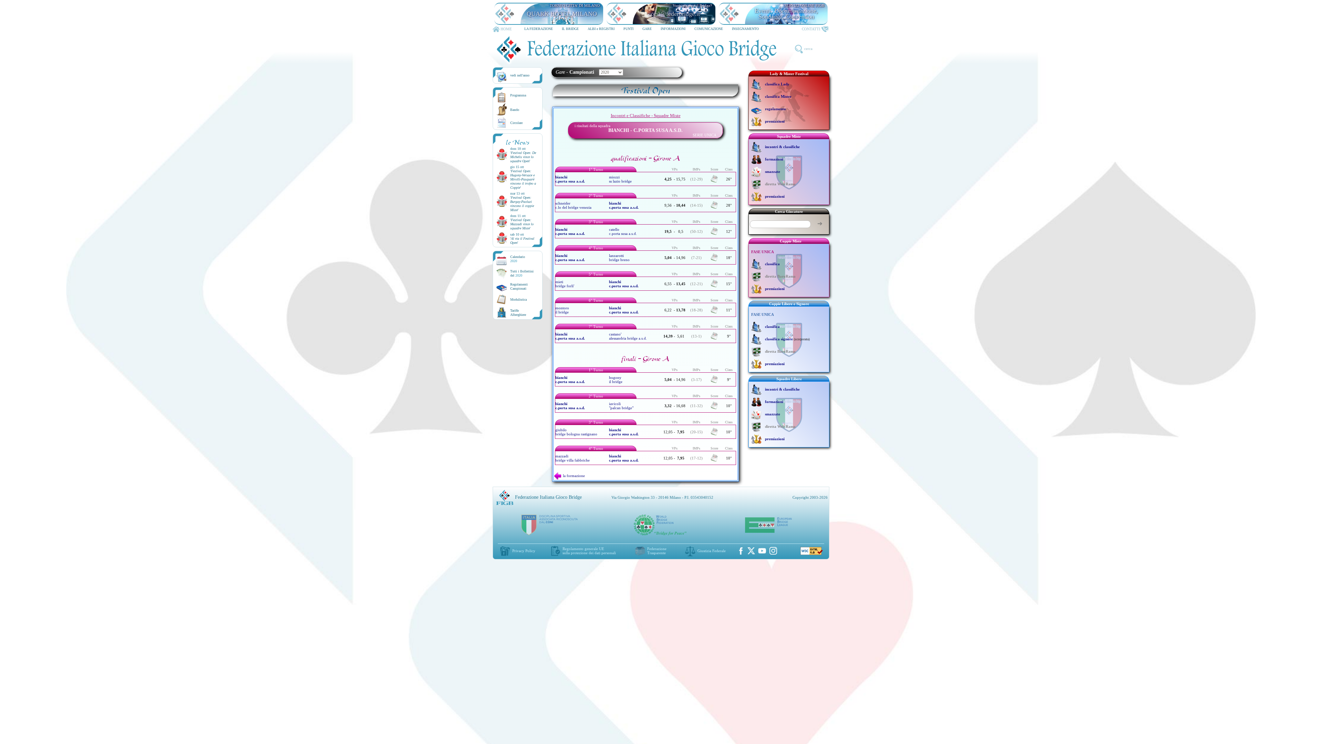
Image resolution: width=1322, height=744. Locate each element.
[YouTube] (762, 551)
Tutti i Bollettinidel (522, 273)
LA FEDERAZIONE (538, 29)
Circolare (516, 123)
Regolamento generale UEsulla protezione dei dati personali (589, 551)
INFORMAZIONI (673, 29)
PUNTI (628, 29)
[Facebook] (741, 551)
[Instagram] (773, 551)
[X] (751, 551)
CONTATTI (811, 29)
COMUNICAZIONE (708, 29)
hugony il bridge (615, 379)
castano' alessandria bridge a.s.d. (628, 336)
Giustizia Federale (711, 551)
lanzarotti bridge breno (619, 258)
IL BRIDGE (570, 29)
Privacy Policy (523, 551)
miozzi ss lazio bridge (620, 179)
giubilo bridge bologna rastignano (576, 432)
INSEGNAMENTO (745, 29)
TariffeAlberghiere (518, 313)
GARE (647, 29)
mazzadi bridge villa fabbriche (572, 458)
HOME (506, 29)
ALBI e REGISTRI (601, 29)
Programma (518, 95)
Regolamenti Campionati (519, 286)
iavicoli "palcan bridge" (621, 406)
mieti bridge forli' (564, 284)
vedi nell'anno (519, 75)
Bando (514, 110)
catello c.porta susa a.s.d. (623, 231)
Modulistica (518, 299)
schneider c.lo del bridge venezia (573, 205)
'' (523, 157)
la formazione (574, 476)
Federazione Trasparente (657, 551)
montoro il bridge (562, 310)
